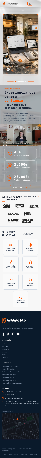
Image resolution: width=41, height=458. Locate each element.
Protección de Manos (9, 369)
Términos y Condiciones (29, 454)
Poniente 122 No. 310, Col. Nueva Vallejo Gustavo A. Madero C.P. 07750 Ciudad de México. (22, 403)
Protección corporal (9, 380)
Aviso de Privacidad (10, 454)
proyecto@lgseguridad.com (14, 398)
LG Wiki (4, 352)
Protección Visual (8, 377)
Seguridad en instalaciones (12, 383)
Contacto (5, 357)
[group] (20, 44)
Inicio (4, 343)
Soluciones (5, 349)
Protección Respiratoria (10, 366)
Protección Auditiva (9, 374)
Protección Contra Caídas (11, 372)
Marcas (4, 355)
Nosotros (5, 346)
